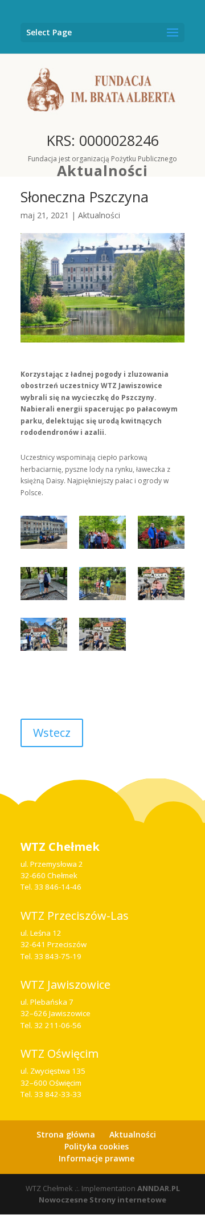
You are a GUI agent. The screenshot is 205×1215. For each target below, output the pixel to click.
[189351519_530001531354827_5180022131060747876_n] (161, 535)
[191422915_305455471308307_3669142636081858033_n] (43, 535)
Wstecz (52, 732)
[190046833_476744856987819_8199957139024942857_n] (102, 586)
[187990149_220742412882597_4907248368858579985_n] (102, 535)
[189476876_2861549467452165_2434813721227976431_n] (161, 586)
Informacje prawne (96, 1158)
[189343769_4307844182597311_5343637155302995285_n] (102, 637)
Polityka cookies (96, 1146)
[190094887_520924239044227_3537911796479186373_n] (43, 586)
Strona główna (65, 1134)
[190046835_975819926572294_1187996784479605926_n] (43, 637)
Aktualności (102, 170)
